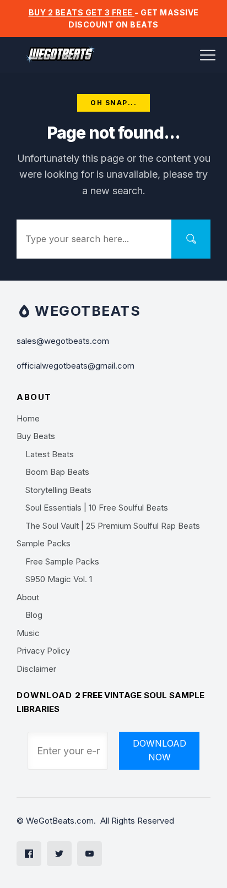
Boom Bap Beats (57, 472)
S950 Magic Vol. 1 (58, 579)
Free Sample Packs (62, 561)
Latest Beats (49, 454)
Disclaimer (36, 669)
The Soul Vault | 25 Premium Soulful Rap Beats (112, 525)
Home (28, 418)
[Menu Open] (180, 55)
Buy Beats (36, 436)
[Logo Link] (60, 54)
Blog (33, 615)
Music (28, 633)
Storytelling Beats (58, 490)
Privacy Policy (43, 650)
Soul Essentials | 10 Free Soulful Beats (96, 507)
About (28, 597)
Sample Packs (44, 543)
